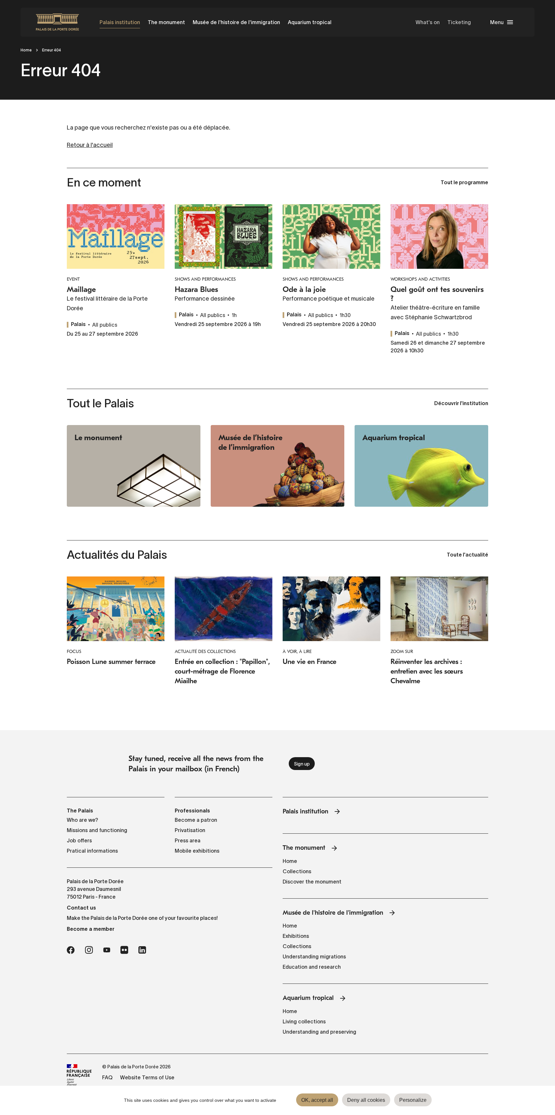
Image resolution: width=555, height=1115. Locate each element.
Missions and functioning (97, 830)
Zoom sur (402, 651)
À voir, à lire (297, 651)
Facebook (71, 950)
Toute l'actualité (467, 555)
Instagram (89, 950)
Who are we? (82, 820)
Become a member (90, 929)
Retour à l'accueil (90, 145)
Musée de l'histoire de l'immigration (236, 22)
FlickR (124, 950)
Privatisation (190, 830)
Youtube (106, 950)
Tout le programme (464, 183)
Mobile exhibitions (197, 851)
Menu (497, 22)
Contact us (81, 908)
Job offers (79, 840)
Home (26, 50)
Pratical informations (92, 851)
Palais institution (120, 22)
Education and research (312, 967)
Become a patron (196, 820)
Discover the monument (312, 881)
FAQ (107, 1077)
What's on (428, 22)
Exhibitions (296, 936)
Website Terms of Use (147, 1077)
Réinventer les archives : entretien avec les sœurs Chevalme (427, 671)
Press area (187, 840)
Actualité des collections (205, 651)
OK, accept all (317, 1100)
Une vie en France (309, 661)
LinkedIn (142, 950)
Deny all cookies (366, 1100)
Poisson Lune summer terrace (111, 661)
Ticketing (459, 22)
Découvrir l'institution (461, 404)
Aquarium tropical (309, 22)
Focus (74, 651)
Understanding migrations (314, 956)
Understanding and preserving (319, 1032)
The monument (166, 22)
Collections (297, 871)
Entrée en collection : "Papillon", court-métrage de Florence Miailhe (222, 671)
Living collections (304, 1021)
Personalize (413, 1100)
